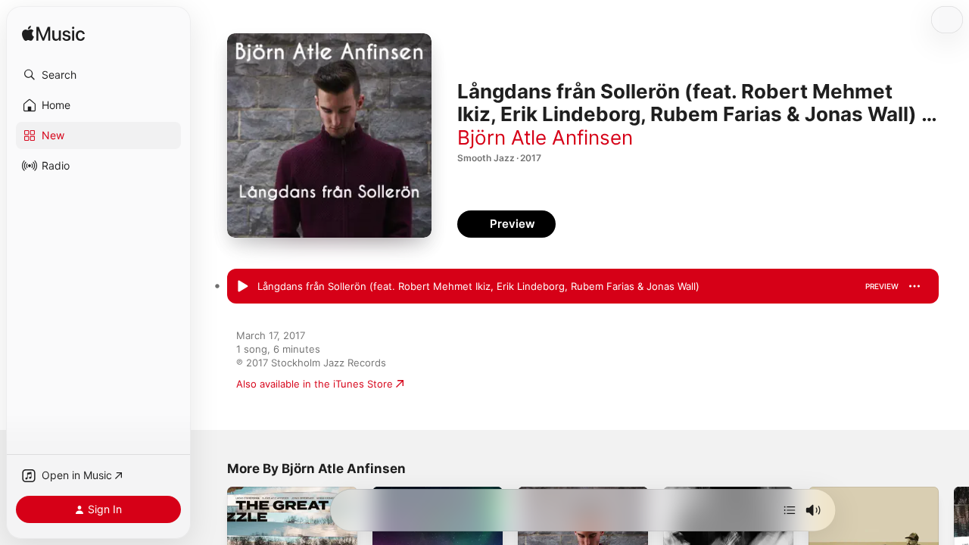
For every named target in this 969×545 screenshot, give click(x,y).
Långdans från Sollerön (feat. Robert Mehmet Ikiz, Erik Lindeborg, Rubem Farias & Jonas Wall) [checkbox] (478, 286)
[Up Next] (789, 510)
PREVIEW (882, 286)
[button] (98, 75)
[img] (53, 34)
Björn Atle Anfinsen (545, 137)
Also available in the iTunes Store (314, 384)
